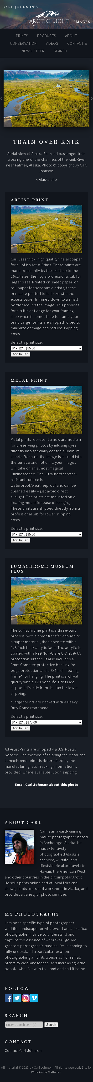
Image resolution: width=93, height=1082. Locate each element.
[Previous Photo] (2, 100)
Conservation (23, 43)
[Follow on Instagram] (26, 999)
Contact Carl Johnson (23, 1050)
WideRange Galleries (46, 1072)
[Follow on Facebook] (8, 999)
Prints (22, 35)
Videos (52, 43)
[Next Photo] (91, 100)
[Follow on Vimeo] (34, 999)
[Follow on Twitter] (17, 999)
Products (46, 35)
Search (60, 51)
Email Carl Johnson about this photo (46, 784)
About (71, 35)
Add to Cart (20, 354)
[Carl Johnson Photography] (46, 23)
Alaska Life (48, 179)
